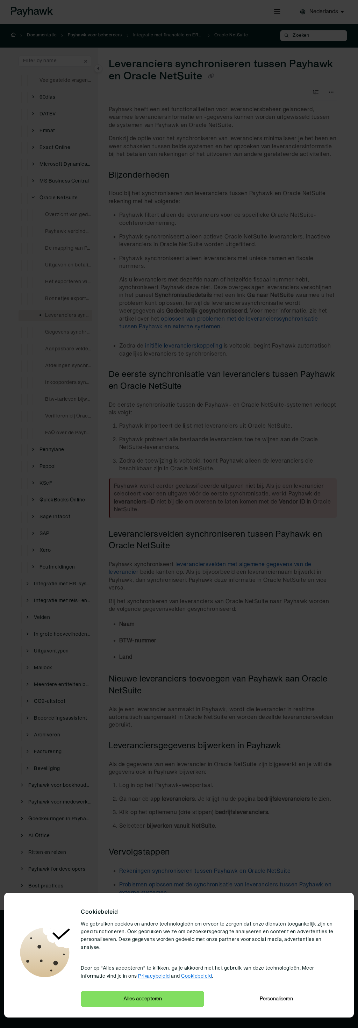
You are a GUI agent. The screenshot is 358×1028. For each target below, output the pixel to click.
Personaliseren (276, 999)
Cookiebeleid (196, 976)
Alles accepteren (142, 999)
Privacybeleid (154, 976)
